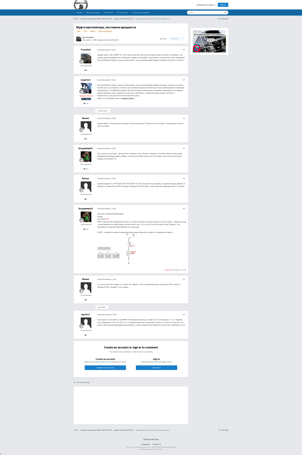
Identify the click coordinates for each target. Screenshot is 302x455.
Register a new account (105, 368)
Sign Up (223, 5)
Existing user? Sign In (206, 5)
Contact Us (157, 444)
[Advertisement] (119, 405)
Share (164, 39)
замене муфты (128, 98)
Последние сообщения (140, 12)
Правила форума (92, 12)
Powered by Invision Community (151, 449)
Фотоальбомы (122, 12)
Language (145, 444)
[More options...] (184, 49)
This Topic (216, 12)
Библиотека (108, 12)
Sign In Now (156, 368)
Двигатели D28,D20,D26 (109, 40)
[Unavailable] (121, 249)
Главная (79, 12)
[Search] (225, 12)
